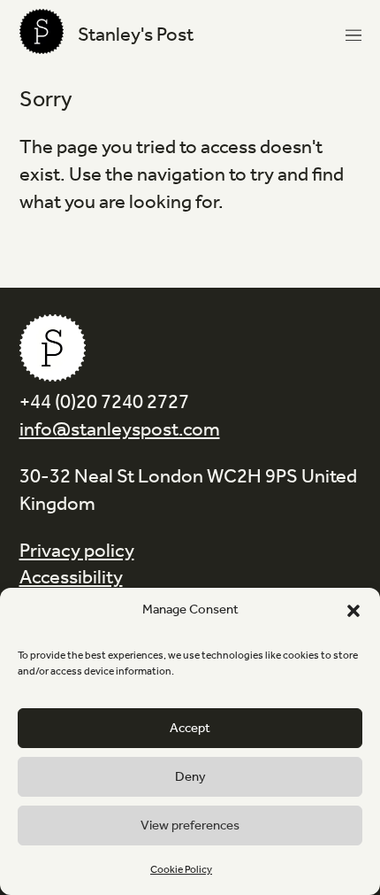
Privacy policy (76, 551)
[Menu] (353, 35)
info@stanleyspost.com (119, 430)
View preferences (190, 826)
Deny (190, 777)
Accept (190, 728)
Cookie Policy (181, 870)
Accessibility (71, 578)
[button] (353, 611)
